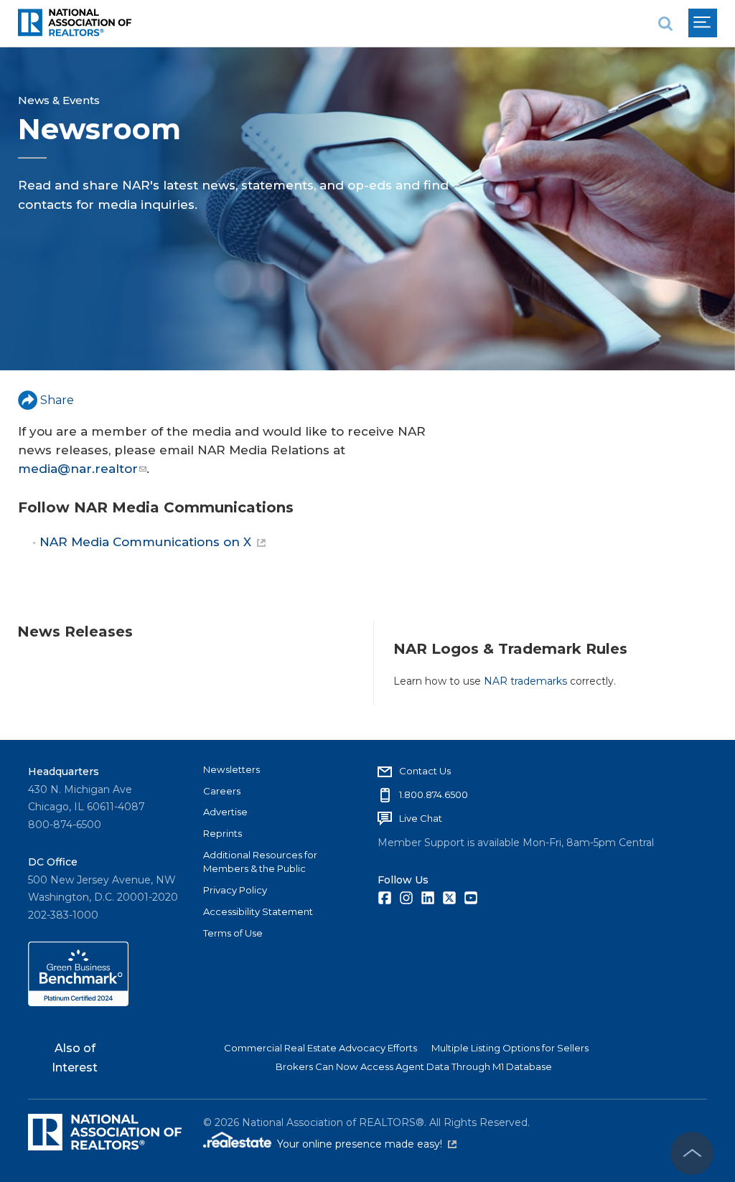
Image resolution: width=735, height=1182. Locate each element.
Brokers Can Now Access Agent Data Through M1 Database (414, 1066)
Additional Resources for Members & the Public (260, 862)
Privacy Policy (235, 890)
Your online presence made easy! (367, 1144)
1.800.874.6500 (433, 794)
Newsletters (231, 769)
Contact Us (425, 771)
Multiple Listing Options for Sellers (510, 1048)
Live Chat (420, 818)
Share (57, 400)
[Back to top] (691, 1153)
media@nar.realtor (78, 468)
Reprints (222, 833)
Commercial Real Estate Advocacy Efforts (320, 1048)
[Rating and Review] (78, 1002)
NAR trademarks (525, 681)
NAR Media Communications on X (145, 542)
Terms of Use (233, 933)
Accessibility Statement (258, 911)
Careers (221, 791)
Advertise (225, 811)
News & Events (59, 100)
